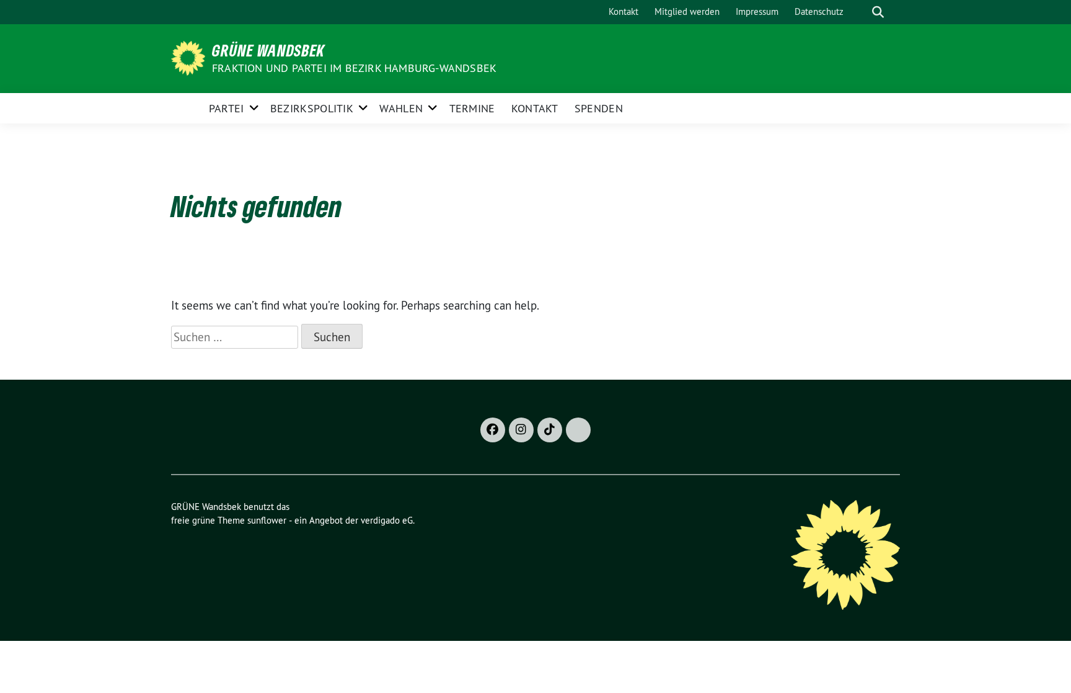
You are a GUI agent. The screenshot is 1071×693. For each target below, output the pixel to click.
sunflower (266, 520)
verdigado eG (387, 520)
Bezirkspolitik (311, 108)
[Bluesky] (578, 430)
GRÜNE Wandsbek (268, 50)
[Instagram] (521, 430)
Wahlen (401, 108)
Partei (226, 108)
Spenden (599, 108)
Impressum (757, 11)
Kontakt (623, 11)
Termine (472, 108)
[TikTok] (549, 430)
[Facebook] (492, 430)
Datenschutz (819, 11)
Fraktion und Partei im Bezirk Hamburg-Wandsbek (354, 68)
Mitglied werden (687, 11)
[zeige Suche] (878, 12)
